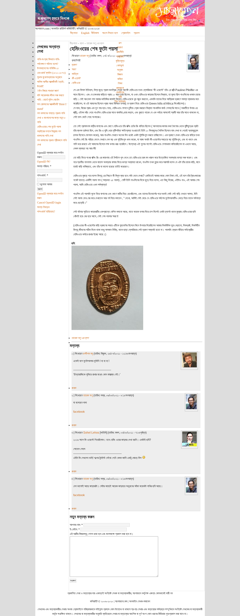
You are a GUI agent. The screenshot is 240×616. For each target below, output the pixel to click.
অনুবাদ (120, 69)
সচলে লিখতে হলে (110, 32)
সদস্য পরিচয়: (44, 166)
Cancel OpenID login (49, 202)
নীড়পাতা (73, 32)
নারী (120, 96)
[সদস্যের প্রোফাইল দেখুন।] (193, 68)
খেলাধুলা (120, 65)
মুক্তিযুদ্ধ (120, 60)
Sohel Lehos (91, 432)
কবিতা (120, 78)
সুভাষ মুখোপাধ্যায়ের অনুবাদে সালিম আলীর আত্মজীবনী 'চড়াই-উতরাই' (50, 82)
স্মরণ (74, 69)
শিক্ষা (120, 83)
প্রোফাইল (125, 32)
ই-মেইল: (75, 529)
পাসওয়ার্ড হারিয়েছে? (46, 211)
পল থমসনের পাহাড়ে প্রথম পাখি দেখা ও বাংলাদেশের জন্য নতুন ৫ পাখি (51, 118)
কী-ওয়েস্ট (76, 78)
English (85, 32)
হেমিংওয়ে (76, 82)
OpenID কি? (43, 161)
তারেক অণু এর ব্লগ (95, 43)
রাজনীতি (120, 51)
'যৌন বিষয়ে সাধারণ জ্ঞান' (48, 90)
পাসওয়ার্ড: (42, 175)
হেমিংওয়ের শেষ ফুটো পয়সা (49, 126)
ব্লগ (82, 43)
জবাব (74, 387)
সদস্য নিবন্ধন (43, 207)
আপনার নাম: (76, 524)
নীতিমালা (95, 32)
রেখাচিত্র (120, 92)
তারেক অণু (84, 55)
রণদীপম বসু (88, 353)
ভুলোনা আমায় (45, 184)
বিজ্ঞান (120, 74)
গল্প (120, 42)
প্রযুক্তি (120, 56)
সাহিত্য (75, 73)
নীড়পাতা (73, 43)
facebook (79, 411)
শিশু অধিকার (120, 101)
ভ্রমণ (120, 47)
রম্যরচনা (120, 87)
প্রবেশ (137, 32)
